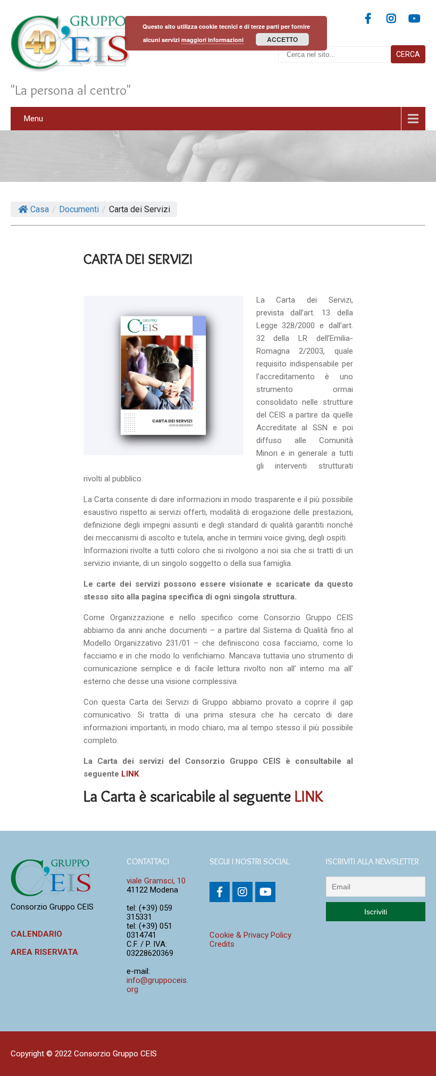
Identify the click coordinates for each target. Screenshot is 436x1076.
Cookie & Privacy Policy (250, 935)
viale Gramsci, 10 (156, 881)
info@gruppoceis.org (157, 984)
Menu (33, 118)
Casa (39, 209)
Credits (221, 944)
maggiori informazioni (212, 40)
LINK (130, 774)
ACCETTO (282, 39)
